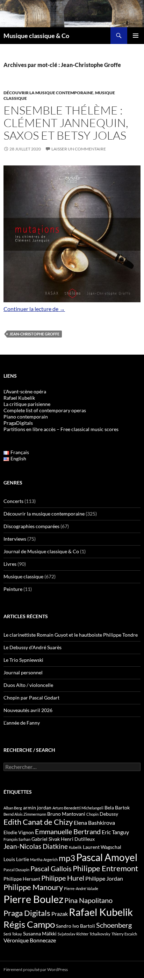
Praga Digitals (26, 913)
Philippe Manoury (33, 887)
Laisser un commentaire (78, 148)
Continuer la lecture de (34, 308)
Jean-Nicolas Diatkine (35, 846)
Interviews (14, 539)
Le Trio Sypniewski (23, 660)
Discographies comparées (31, 526)
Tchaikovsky (99, 934)
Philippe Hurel (62, 878)
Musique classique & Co (36, 35)
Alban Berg (12, 808)
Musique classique (23, 576)
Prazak (59, 913)
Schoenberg (114, 925)
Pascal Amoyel (106, 857)
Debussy (109, 814)
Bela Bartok (117, 807)
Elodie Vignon (18, 832)
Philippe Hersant (21, 879)
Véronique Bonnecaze (29, 940)
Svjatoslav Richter (73, 934)
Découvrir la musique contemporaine (48, 92)
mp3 (67, 858)
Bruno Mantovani (66, 814)
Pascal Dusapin (16, 869)
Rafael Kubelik (101, 912)
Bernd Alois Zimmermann (24, 814)
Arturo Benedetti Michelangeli (77, 808)
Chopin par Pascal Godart (31, 698)
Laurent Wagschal (102, 847)
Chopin (92, 814)
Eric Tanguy (115, 832)
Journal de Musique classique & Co (41, 551)
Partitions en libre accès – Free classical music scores (60, 429)
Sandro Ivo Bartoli (75, 926)
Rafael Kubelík (19, 398)
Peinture (12, 589)
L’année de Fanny (21, 723)
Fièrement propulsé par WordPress (35, 969)
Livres (9, 564)
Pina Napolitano (88, 900)
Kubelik (75, 847)
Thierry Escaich (124, 934)
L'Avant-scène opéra (24, 391)
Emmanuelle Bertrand (68, 831)
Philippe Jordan (104, 878)
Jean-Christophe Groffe (34, 334)
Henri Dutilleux (78, 839)
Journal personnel (23, 672)
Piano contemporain (25, 417)
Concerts (13, 501)
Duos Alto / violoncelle (28, 685)
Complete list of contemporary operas (44, 410)
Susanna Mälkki (40, 933)
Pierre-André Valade (81, 888)
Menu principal (135, 35)
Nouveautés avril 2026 (27, 710)
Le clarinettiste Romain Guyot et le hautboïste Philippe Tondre (70, 635)
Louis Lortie (16, 859)
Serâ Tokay (12, 934)
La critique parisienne (26, 404)
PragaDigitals (18, 423)
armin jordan (37, 807)
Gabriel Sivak (45, 839)
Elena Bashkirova (94, 822)
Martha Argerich (44, 859)
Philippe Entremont (105, 868)
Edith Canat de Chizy (38, 822)
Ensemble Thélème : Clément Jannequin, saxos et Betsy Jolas (65, 122)
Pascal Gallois (51, 868)
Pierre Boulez (33, 899)
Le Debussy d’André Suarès (32, 647)
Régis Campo (29, 924)
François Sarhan (16, 839)
